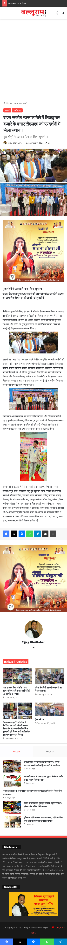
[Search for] (63, 14)
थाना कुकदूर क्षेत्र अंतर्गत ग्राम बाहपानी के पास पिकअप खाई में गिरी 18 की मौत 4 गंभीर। (16, 690)
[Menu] (4, 14)
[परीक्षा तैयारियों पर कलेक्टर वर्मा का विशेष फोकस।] (49, 676)
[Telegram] (37, 534)
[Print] (53, 534)
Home (8, 103)
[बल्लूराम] (33, 13)
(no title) (39, 719)
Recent (17, 751)
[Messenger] (22, 534)
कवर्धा (25, 103)
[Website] (33, 648)
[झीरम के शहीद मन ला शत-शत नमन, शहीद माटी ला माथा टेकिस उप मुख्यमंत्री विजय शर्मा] (12, 822)
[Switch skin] (57, 14)
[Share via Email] (45, 534)
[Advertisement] (33, 57)
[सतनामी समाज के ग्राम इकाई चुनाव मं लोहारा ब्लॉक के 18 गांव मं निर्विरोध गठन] (12, 781)
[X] (14, 534)
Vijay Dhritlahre (15, 143)
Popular (50, 751)
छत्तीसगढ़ (17, 103)
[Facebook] (6, 534)
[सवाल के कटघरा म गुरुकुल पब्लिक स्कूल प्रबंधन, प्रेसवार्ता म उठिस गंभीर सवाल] (12, 807)
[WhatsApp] (29, 534)
